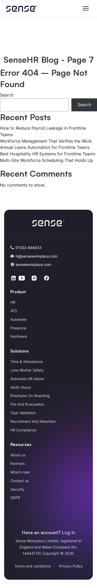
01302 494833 (28, 247)
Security (17, 489)
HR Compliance (23, 430)
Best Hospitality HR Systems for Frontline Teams (47, 153)
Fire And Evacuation (27, 404)
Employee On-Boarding (30, 395)
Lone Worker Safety (27, 370)
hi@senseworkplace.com (36, 256)
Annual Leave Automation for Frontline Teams (44, 147)
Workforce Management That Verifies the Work (46, 141)
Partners (17, 463)
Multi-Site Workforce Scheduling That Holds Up (46, 160)
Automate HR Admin (27, 378)
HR (12, 302)
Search (6, 95)
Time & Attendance (26, 361)
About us (17, 455)
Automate (18, 319)
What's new (20, 472)
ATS (13, 311)
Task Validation (23, 413)
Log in (68, 532)
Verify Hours (20, 387)
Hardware (18, 336)
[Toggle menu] (85, 8)
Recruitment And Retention (33, 421)
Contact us (19, 480)
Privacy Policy (71, 566)
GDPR (15, 497)
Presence (18, 328)
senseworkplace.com (33, 264)
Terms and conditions (32, 566)
